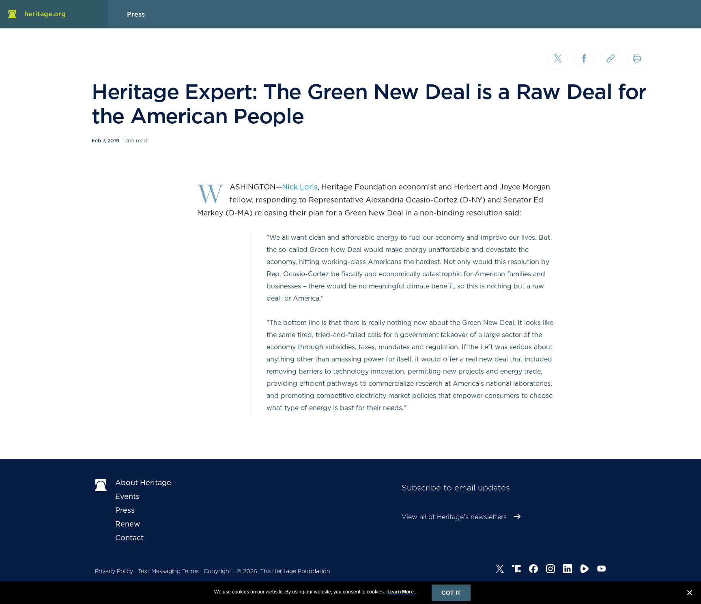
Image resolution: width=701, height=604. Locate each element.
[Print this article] (637, 59)
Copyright (218, 571)
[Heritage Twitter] (500, 570)
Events (127, 496)
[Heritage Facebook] (533, 570)
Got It (451, 592)
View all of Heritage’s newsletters (454, 517)
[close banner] (690, 594)
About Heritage (143, 482)
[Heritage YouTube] (601, 570)
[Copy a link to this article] (610, 59)
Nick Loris (300, 187)
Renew (127, 524)
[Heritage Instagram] (550, 570)
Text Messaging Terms (168, 571)
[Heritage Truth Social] (516, 570)
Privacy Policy (114, 571)
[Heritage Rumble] (584, 570)
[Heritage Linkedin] (567, 570)
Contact (129, 537)
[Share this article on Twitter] (558, 59)
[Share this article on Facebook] (584, 59)
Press (125, 510)
